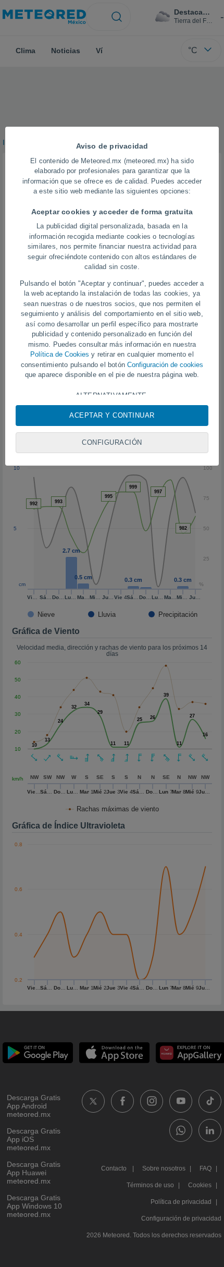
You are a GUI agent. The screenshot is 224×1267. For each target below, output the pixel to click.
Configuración (112, 442)
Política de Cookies (59, 354)
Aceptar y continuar (112, 415)
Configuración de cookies (165, 365)
